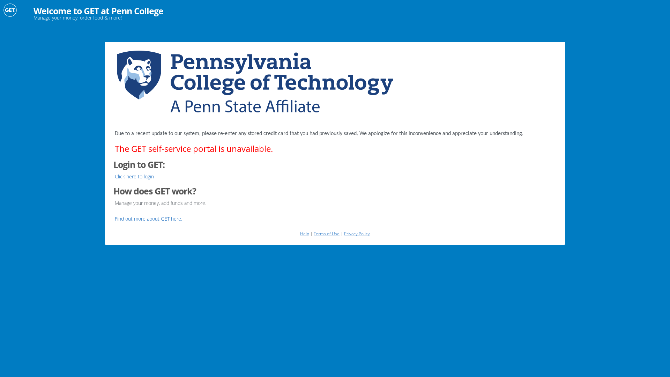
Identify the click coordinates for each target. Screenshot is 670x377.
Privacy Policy (357, 234)
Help (304, 234)
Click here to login (134, 176)
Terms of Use (327, 234)
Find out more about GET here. (148, 218)
